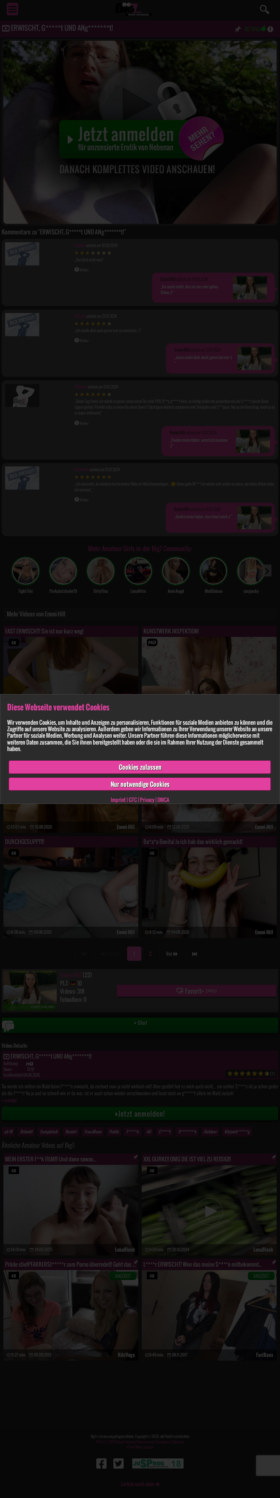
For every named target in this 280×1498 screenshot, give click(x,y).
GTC (133, 799)
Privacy (147, 799)
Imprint (118, 799)
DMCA (163, 799)
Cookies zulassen (140, 767)
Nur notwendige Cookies (140, 783)
